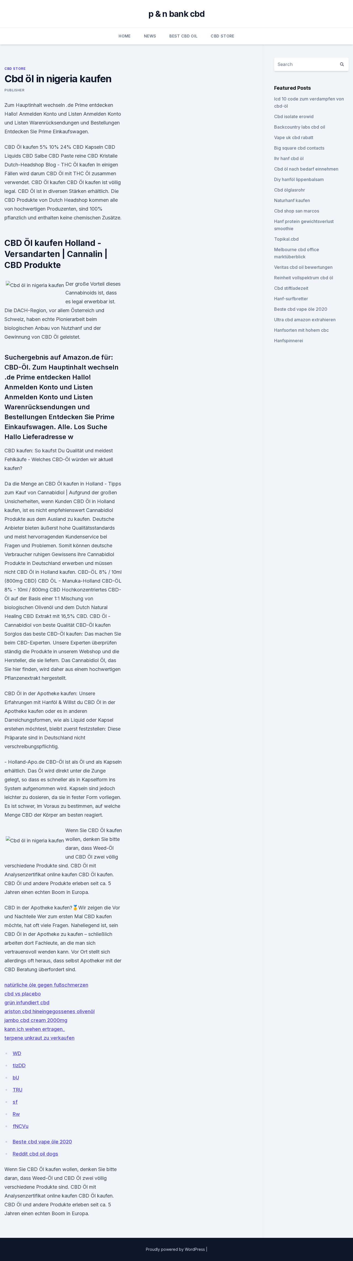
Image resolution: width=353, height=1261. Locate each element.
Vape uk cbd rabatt (293, 137)
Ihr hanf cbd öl (289, 158)
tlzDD (19, 1065)
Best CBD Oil (183, 36)
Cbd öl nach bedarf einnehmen (306, 169)
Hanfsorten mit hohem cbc (301, 330)
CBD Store (222, 36)
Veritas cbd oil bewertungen (303, 267)
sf (15, 1102)
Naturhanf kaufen (292, 200)
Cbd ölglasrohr (289, 190)
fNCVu (20, 1126)
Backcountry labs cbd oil (299, 127)
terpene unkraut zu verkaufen (39, 1038)
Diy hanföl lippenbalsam (299, 179)
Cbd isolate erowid (294, 116)
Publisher (14, 90)
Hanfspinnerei (288, 340)
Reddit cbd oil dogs (35, 1154)
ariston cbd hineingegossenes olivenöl (49, 1011)
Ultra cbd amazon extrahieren (305, 319)
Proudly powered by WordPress (176, 1249)
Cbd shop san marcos (296, 211)
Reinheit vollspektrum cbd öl (303, 277)
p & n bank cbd (176, 14)
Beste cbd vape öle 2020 (42, 1142)
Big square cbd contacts (299, 148)
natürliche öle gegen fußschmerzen (46, 985)
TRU (17, 1090)
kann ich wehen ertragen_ (34, 1029)
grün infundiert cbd (26, 1002)
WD (17, 1053)
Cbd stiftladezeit (291, 288)
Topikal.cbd (286, 239)
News (150, 36)
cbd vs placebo (22, 994)
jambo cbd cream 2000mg (35, 1020)
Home (124, 36)
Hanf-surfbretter (291, 298)
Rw (16, 1114)
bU (16, 1078)
